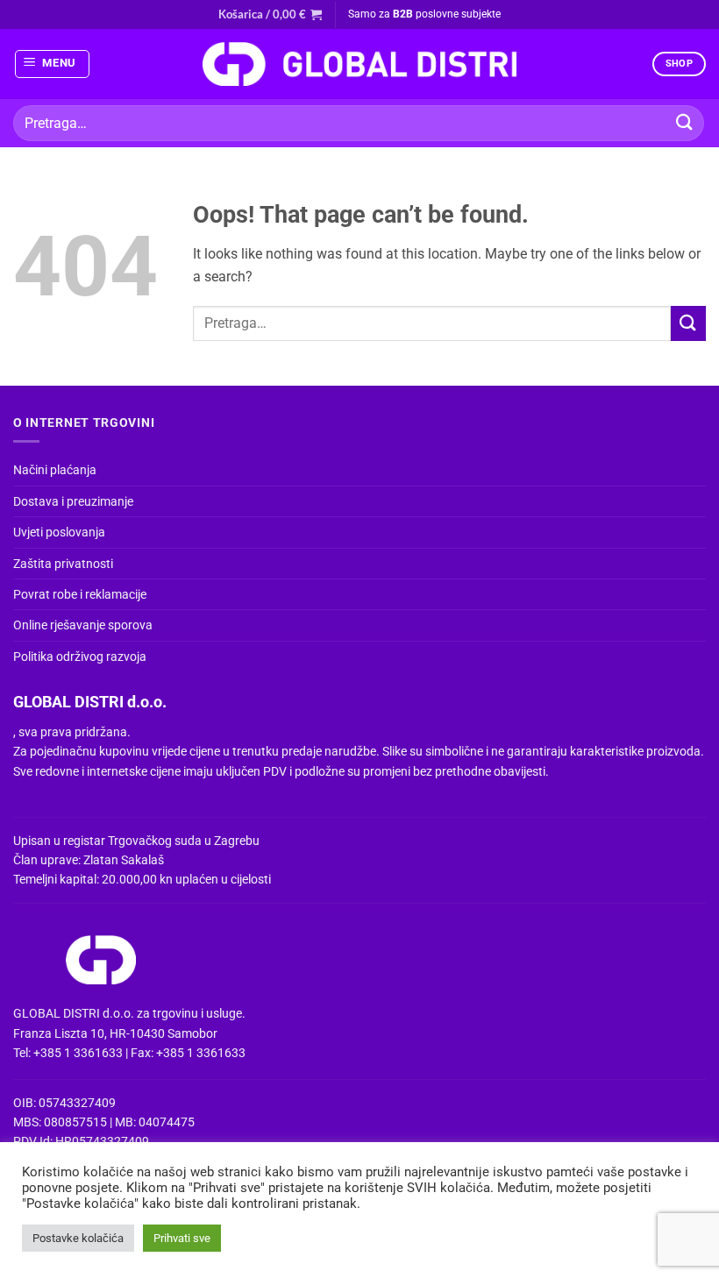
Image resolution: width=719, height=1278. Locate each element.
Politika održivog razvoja (79, 657)
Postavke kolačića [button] (78, 1238)
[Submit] (684, 123)
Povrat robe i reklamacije (79, 594)
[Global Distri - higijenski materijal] (359, 64)
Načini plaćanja (54, 470)
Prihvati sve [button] (181, 1238)
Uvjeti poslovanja (59, 532)
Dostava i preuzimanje (73, 501)
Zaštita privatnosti (63, 564)
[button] (270, 14)
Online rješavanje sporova (83, 625)
